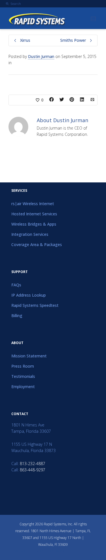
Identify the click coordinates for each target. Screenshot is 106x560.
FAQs (16, 285)
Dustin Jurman (41, 56)
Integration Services (29, 234)
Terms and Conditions (46, 551)
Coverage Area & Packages (36, 244)
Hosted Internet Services (34, 213)
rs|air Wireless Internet (32, 203)
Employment (23, 386)
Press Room (22, 366)
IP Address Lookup (28, 295)
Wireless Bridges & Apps (33, 224)
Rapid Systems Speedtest (35, 305)
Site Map (21, 551)
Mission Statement (29, 356)
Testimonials (23, 376)
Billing (16, 315)
